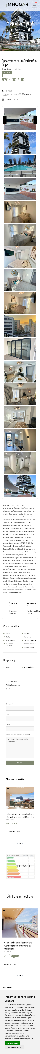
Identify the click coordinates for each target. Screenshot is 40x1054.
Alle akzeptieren (12, 1043)
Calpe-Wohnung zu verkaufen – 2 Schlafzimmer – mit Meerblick (20, 815)
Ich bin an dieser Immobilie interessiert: (18, 734)
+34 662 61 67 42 (14, 682)
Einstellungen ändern (15, 1047)
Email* (8, 714)
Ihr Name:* (9, 704)
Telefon (8, 724)
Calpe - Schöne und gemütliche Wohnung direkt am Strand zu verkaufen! (18, 945)
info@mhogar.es (14, 685)
